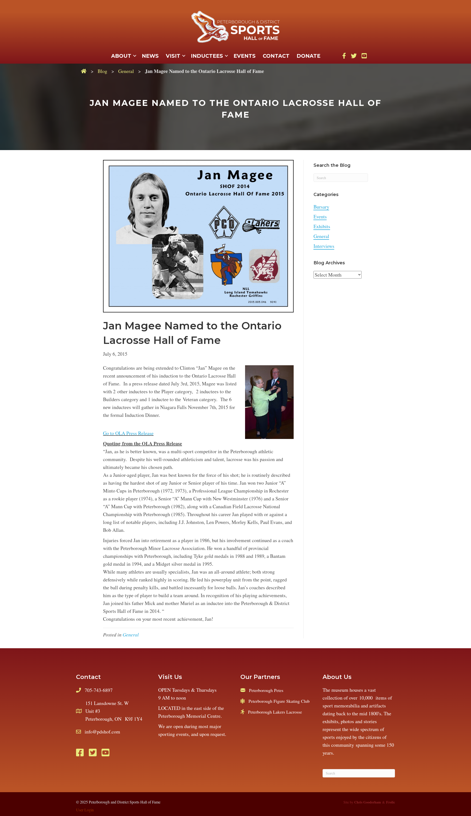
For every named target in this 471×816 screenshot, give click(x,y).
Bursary (321, 206)
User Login (85, 809)
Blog (102, 71)
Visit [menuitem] (173, 56)
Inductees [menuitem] (207, 56)
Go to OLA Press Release (128, 433)
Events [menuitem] (245, 56)
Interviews (324, 246)
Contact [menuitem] (276, 56)
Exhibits (322, 226)
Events (320, 216)
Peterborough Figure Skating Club (279, 701)
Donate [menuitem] (308, 56)
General (126, 71)
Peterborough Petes (266, 690)
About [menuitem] (121, 56)
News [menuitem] (150, 56)
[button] (134, 56)
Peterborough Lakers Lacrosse (275, 712)
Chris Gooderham (367, 802)
